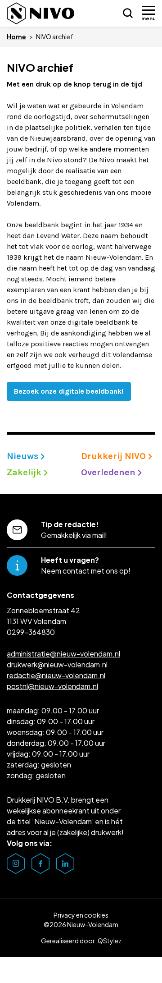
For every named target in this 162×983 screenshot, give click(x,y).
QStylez (110, 941)
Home (16, 36)
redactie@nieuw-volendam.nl (56, 675)
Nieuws (23, 456)
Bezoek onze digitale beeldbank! (69, 391)
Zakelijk (25, 472)
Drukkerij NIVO (114, 456)
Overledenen (109, 472)
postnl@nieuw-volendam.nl (52, 686)
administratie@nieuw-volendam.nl (63, 653)
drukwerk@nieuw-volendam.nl (57, 664)
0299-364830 (31, 632)
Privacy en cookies (81, 915)
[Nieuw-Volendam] (40, 13)
